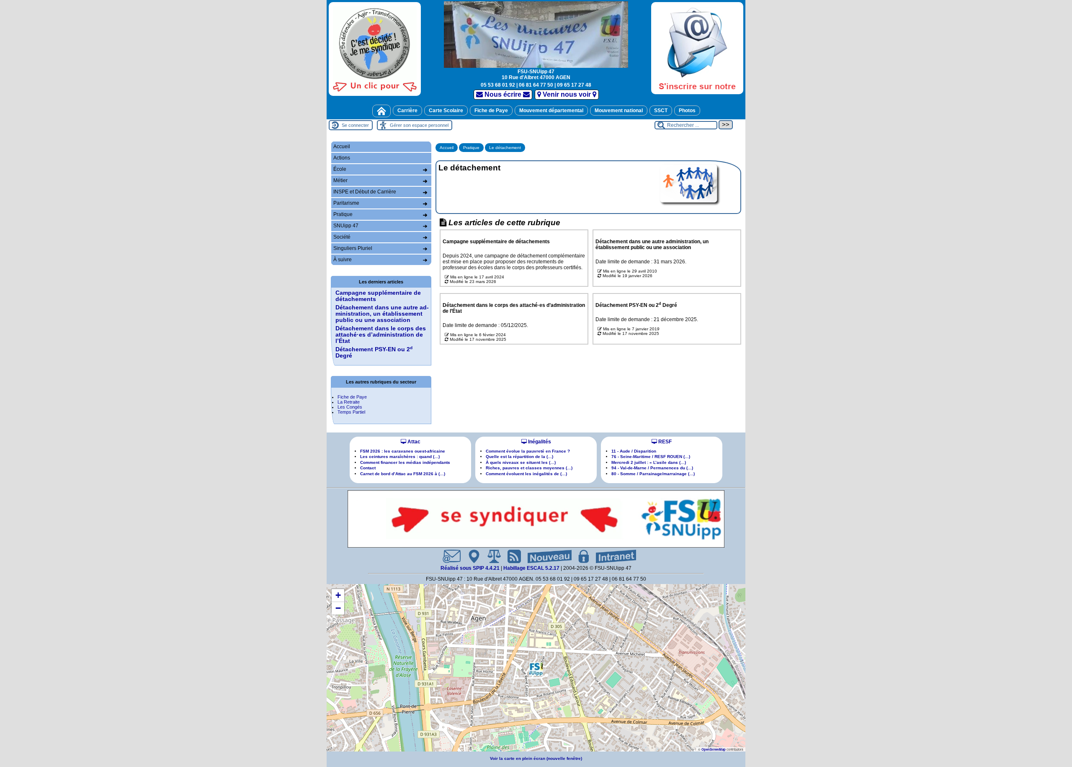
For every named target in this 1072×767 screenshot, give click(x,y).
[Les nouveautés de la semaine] (546, 556)
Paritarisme (346, 203)
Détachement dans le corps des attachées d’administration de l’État (380, 334)
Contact (368, 468)
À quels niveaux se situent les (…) (521, 462)
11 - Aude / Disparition (633, 451)
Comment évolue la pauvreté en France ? (528, 451)
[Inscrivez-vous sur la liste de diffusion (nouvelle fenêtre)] (697, 48)
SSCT (660, 110)
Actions (341, 158)
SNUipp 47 (345, 226)
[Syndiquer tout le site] (511, 556)
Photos (687, 110)
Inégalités (539, 442)
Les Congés (350, 406)
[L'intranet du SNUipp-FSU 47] (612, 556)
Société (341, 237)
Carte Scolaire (446, 110)
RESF (664, 442)
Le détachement (505, 147)
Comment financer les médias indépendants (405, 462)
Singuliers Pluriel (352, 248)
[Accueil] (381, 111)
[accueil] (536, 33)
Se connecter (355, 125)
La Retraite (349, 401)
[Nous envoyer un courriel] (448, 556)
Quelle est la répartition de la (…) (519, 456)
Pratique (471, 147)
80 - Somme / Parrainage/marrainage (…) (653, 473)
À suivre (342, 260)
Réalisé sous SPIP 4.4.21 (471, 568)
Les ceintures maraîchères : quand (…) (400, 456)
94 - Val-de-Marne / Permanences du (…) (652, 468)
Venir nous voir (567, 94)
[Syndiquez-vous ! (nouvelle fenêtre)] (375, 48)
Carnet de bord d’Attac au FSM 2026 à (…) (402, 473)
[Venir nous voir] (471, 556)
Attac (413, 442)
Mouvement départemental (551, 110)
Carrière (407, 110)
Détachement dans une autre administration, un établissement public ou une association (382, 313)
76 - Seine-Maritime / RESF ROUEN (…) (650, 456)
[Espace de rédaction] (580, 556)
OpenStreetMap (713, 749)
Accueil (447, 147)
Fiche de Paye (491, 110)
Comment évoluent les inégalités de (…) (526, 473)
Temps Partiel (351, 411)
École (339, 169)
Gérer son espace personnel (419, 125)
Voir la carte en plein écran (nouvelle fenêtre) (536, 758)
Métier (340, 180)
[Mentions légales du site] (491, 556)
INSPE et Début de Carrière (364, 192)
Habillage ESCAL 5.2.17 (531, 568)
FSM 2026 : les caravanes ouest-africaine (402, 451)
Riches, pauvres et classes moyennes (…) (529, 468)
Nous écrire (502, 94)
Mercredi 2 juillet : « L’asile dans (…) (648, 462)
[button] (536, 669)
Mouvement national (619, 110)
